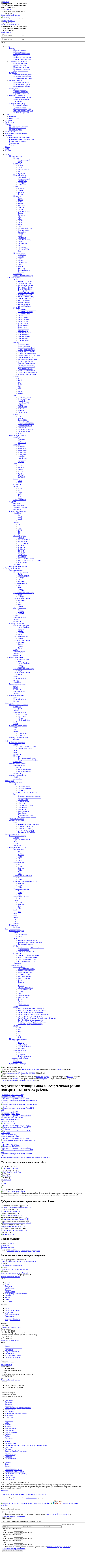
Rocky (20, 384)
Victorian (21, 410)
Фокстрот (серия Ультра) (26, 363)
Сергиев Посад (10, 1455)
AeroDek (16, 437)
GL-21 (20, 521)
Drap (19, 251)
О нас (7, 114)
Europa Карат (22, 327)
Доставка (8, 120)
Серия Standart (23, 733)
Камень (20, 991)
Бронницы (9, 1406)
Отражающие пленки (21, 889)
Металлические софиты (21, 84)
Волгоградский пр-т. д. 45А (11, 1327)
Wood (20, 488)
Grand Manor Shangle (25, 426)
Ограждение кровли (20, 65)
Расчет (3, 1249)
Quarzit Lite (22, 232)
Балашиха (8, 1404)
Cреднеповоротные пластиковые (29, 798)
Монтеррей (22, 177)
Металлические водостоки (22, 75)
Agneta (20, 224)
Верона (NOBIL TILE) (26, 291)
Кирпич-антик (23, 997)
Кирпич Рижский (24, 978)
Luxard (15, 479)
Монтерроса (22, 183)
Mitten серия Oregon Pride (31, 1069)
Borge (20, 574)
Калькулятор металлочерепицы (16, 133)
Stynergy (16, 158)
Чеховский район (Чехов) (14, 1470)
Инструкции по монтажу (18, 141)
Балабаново (9, 1402)
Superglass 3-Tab (23, 403)
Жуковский (9, 1415)
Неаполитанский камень (26, 971)
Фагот (20, 1003)
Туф (19, 984)
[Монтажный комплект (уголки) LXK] (15, 1219)
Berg (19, 1029)
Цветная (21, 272)
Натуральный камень (25, 944)
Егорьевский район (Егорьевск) (16, 1413)
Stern (19, 1027)
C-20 (19, 526)
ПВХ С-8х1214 (23, 562)
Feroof (15, 486)
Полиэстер (21, 205)
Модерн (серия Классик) (26, 352)
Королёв (8, 1426)
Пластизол (21, 215)
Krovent (16, 843)
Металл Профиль (19, 175)
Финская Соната (23, 344)
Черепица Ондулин (20, 507)
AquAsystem (17, 708)
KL (19, 378)
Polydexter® (22, 247)
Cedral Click (17, 1062)
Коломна (8, 1425)
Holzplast (16, 756)
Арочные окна (23, 800)
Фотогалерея (5, 1157)
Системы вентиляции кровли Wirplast (14, 1273)
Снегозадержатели (20, 63)
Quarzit (20, 222)
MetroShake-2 (22, 450)
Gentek (15, 777)
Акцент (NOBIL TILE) (26, 293)
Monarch (21, 408)
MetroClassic (22, 452)
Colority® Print (23, 243)
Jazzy (19, 382)
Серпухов (8, 1457)
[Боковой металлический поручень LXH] (16, 1208)
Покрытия (17, 196)
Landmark (21, 418)
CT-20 (20, 416)
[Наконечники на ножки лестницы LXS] (16, 1223)
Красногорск (9, 1430)
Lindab (15, 724)
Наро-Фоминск (10, 1443)
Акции (7, 147)
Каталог (8, 46)
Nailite (15, 1007)
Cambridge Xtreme (24, 399)
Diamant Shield (23, 412)
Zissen (20, 498)
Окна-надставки (23, 811)
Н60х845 (21, 551)
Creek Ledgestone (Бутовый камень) (30, 1016)
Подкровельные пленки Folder (12, 1265)
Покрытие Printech (24, 771)
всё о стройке (31, 1498)
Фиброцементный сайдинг (23, 111)
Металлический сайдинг (22, 109)
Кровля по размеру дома (22, 59)
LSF (2, 1152)
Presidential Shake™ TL (26, 429)
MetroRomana (22, 458)
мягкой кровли (26, 1251)
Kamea (20, 171)
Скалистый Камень (24, 990)
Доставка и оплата (7, 1247)
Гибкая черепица (19, 52)
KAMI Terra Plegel (19, 500)
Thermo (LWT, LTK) (25, 828)
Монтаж (8, 124)
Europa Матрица (23, 325)
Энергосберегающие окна (27, 817)
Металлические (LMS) (26, 830)
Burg (19, 1031)
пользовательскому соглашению (14, 1516)
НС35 (20, 530)
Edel (19, 1037)
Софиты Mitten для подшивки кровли (14, 1269)
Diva (19, 496)
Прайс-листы (9, 122)
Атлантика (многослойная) (27, 374)
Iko (14, 395)
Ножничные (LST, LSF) (26, 832)
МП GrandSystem (24, 720)
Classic (20, 167)
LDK (2, 1110)
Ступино (8, 1462)
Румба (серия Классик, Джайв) (29, 355)
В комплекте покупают (41, 1157)
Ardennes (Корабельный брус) (28, 940)
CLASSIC (21, 477)
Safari (20, 219)
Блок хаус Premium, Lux (26, 952)
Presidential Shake (24, 431)
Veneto (20, 492)
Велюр (20, 202)
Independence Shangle (25, 422)
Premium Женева (23, 329)
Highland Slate (22, 420)
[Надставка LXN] (7, 1234)
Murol (15, 727)
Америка (16, 1079)
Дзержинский (10, 1410)
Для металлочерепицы (21, 625)
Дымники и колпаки (20, 92)
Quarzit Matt (22, 238)
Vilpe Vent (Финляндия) (21, 840)
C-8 (19, 524)
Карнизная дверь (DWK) (26, 826)
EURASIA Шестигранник (27, 310)
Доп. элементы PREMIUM (27, 792)
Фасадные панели (19, 107)
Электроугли (9, 1479)
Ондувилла (17, 509)
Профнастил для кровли (22, 57)
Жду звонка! (7, 1518)
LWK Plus (4, 1106)
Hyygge (20, 194)
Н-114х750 (21, 547)
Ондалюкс (17, 503)
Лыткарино (9, 1438)
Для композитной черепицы (23, 593)
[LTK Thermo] (6, 1176)
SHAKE (20, 469)
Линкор (16, 739)
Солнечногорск (10, 1458)
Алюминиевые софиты (21, 86)
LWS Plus (4, 1102)
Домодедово (9, 1411)
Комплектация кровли (17, 95)
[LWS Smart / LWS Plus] (9, 1168)
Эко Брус (21, 1043)
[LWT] (3, 1183)
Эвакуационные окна (25, 815)
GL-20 (20, 519)
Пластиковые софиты (21, 82)
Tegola (15, 279)
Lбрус (20, 1052)
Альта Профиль (19, 967)
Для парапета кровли (21, 636)
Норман (20, 203)
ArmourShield (22, 407)
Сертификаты (14, 143)
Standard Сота (22, 315)
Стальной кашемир (24, 240)
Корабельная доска (24, 1046)
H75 (19, 534)
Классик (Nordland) (24, 298)
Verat (15, 729)
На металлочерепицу (20, 572)
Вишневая (21, 268)
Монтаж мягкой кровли (17, 128)
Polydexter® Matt (23, 249)
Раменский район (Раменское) (16, 1451)
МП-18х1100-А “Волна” (26, 558)
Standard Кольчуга (24, 319)
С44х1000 (21, 553)
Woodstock (21, 1054)
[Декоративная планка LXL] (11, 1215)
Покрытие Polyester (24, 769)
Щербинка (9, 1475)
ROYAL (20, 471)
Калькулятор (17, 274)
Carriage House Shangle (26, 424)
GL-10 (20, 517)
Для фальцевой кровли (21, 598)
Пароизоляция (18, 862)
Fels (19, 1035)
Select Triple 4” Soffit (25, 748)
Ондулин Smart (18, 505)
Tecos (15, 750)
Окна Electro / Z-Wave (25, 805)
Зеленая (20, 260)
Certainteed (17, 963)
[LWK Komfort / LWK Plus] (11, 1172)
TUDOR (21, 465)
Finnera (20, 190)
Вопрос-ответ (14, 118)
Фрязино (8, 1466)
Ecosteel (20, 241)
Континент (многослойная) (27, 372)
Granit (20, 236)
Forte (19, 388)
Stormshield (21, 401)
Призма (20, 213)
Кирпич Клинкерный (25, 988)
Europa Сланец (23, 323)
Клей (15, 910)
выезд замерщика (7, 1244)
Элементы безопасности (18, 61)
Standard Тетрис (23, 317)
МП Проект (22, 716)
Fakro (15, 794)
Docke (15, 731)
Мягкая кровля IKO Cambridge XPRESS (21, 1073)
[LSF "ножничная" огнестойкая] (13, 1191)
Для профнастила (19, 608)
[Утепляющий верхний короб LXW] (14, 1230)
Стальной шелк (23, 230)
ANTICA (21, 467)
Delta (19, 858)
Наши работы (10, 131)
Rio (19, 490)
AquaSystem (17, 767)
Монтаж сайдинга (15, 130)
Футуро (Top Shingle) (25, 285)
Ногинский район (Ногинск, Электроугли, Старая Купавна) (26, 1445)
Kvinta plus (21, 173)
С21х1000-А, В (23, 543)
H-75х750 (21, 545)
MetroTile (16, 445)
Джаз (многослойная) (25, 369)
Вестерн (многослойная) (26, 371)
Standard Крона (23, 321)
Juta (19, 851)
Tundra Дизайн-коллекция (27, 959)
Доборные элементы (25, 1157)
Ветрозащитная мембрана (22, 876)
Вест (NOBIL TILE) (25, 295)
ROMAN (21, 475)
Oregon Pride (22, 934)
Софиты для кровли (16, 80)
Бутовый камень (23, 1005)
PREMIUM (21, 790)
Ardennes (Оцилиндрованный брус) (30, 942)
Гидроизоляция (18, 849)
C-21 (19, 528)
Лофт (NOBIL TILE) (25, 289)
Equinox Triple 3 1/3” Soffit (27, 746)
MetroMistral (22, 460)
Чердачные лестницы (21, 94)
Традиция (21, 439)
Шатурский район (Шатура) (15, 1472)
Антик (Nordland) (24, 300)
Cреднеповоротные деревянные (29, 796)
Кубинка (8, 1434)
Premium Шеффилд (24, 333)
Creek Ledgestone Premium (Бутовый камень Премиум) (37, 1018)
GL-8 (19, 515)
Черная (20, 266)
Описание (14, 1157)
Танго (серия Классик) (26, 357)
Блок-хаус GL (22, 1045)
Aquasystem (17, 779)
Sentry (20, 936)
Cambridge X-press (24, 397)
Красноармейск (10, 1428)
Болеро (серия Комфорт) (26, 348)
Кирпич (20, 993)
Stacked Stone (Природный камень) (30, 1012)
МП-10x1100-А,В (24, 540)
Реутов (7, 1453)
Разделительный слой (21, 896)
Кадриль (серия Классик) (27, 353)
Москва (7, 1441)
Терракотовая (22, 262)
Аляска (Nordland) (24, 306)
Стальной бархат (24, 211)
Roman (20, 483)
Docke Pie (16, 308)
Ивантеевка (9, 1421)
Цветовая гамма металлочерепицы (21, 139)
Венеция (21, 986)
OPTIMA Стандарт (24, 786)
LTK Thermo (5, 1133)
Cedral (15, 1060)
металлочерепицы (13, 1251)
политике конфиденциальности (58, 1514)
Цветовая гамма (19, 253)
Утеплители (17, 101)
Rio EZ (20, 494)
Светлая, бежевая (24, 270)
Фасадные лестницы (20, 71)
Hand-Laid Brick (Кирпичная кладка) (31, 1008)
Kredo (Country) (23, 169)
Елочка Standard (23, 950)
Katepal (16, 376)
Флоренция (22, 443)
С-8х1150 (21, 538)
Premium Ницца (23, 334)
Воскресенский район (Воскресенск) (18, 1408)
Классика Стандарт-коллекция (28, 955)
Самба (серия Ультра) (25, 361)
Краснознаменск (11, 1432)
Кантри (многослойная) (26, 367)
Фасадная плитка (24, 995)
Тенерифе (43, 1079)
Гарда (20, 162)
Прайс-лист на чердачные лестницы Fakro (16, 1098)
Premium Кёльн (23, 338)
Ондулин (16, 56)
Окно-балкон (22, 813)
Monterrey (21, 188)
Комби (20, 980)
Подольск (8, 1449)
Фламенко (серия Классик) (27, 359)
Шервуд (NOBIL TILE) (26, 296)
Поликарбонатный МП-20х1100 (29, 560)
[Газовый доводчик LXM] (10, 1211)
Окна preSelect (23, 807)
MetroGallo (21, 456)
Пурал (20, 198)
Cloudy (20, 221)
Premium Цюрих (23, 340)
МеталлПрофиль (23, 576)
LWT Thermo (5, 1129)
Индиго (46, 1077)
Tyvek (20, 853)
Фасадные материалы (17, 103)
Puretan (20, 209)
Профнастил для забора (21, 113)
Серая (20, 258)
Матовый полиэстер (25, 228)
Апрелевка (9, 1400)
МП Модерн (22, 718)
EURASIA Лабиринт (25, 312)
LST (2, 1155)
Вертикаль (21, 1048)
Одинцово (8, 1447)
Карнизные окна (23, 802)
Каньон (20, 999)
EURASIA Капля (24, 314)
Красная (20, 257)
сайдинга (36, 1251)
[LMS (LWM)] (6, 1180)
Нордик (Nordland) (24, 302)
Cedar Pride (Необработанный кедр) (30, 1024)
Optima (20, 579)
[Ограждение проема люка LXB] (13, 1227)
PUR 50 (20, 234)
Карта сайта (5, 1490)
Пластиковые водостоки (22, 76)
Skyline (20, 405)
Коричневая (22, 255)
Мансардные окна (19, 90)
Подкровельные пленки (22, 99)
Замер (7, 149)
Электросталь (10, 1477)
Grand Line (17, 164)
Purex (20, 226)
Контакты (8, 150)
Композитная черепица (21, 54)
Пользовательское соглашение (36, 1494)
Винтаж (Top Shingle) (25, 281)
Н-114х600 (21, 549)
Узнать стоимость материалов (13, 1551)
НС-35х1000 (22, 557)
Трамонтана (22, 184)
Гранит (20, 1001)
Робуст (20, 441)
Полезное (8, 135)
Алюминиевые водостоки (22, 78)
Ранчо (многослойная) (26, 365)
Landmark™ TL (23, 427)
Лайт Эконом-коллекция (26, 961)
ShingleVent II (18, 845)
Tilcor (15, 464)
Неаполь (21, 982)
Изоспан (21, 855)
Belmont (20, 433)
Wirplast (16, 838)
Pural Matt (21, 207)
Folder (20, 857)
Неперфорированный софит (28, 760)
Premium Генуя (23, 331)
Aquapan (21, 462)
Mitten (15, 745)
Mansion (20, 393)
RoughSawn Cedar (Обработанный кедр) (32, 1022)
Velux (15, 784)
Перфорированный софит (27, 758)
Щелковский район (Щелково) (16, 1473)
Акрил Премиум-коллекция (27, 957)
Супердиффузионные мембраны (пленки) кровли (18, 1261)
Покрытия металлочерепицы (19, 137)
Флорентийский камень (26, 969)
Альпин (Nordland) (24, 304)
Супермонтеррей (24, 160)
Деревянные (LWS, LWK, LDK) (29, 824)
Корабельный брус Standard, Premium (31, 948)
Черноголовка (10, 1468)
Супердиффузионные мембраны (25, 881)
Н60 (19, 532)
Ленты (15, 900)
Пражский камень (24, 976)
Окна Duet (21, 803)
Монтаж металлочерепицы (18, 126)
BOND (20, 473)
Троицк (7, 1464)
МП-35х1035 (22, 555)
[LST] (3, 1187)
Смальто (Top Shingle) (25, 283)
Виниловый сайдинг (20, 105)
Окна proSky (22, 809)
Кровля (11, 48)
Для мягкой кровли (20, 583)
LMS (2, 1142)
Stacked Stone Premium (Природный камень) (33, 1014)
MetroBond (21, 446)
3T (19, 390)
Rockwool (16, 927)
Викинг (20, 200)
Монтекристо (22, 181)
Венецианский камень (26, 972)
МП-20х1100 (22, 541)
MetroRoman (22, 448)
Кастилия (39, 1077)
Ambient (20, 391)
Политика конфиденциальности (12, 1494)
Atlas (19, 217)
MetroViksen (22, 454)
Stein (19, 1033)
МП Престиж (22, 714)
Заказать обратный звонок (10, 15)
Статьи (11, 145)
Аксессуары (13, 88)
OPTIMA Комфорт (24, 788)
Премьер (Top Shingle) (25, 287)
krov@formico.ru (6, 9)
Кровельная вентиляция (22, 97)
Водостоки (13, 73)
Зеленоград (9, 1417)
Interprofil (16, 564)
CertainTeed (17, 414)
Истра (7, 1423)
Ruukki (15, 186)
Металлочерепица (19, 50)
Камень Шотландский (25, 974)
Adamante (21, 192)
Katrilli (20, 380)
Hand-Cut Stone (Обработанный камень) (32, 1010)
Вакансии (12, 116)
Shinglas (16, 342)
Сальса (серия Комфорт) (26, 350)
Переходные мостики (21, 67)
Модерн (20, 165)
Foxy (19, 386)
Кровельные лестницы (21, 69)
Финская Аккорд (24, 346)
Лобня (7, 1436)
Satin (19, 245)
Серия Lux (21, 735)
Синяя (20, 264)
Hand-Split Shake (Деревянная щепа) (30, 1020)
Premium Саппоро (24, 336)
